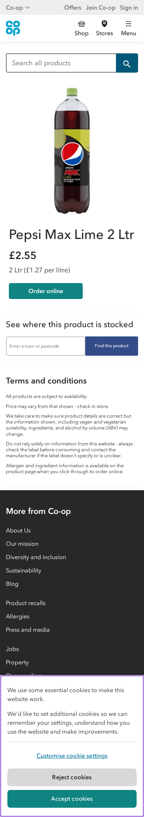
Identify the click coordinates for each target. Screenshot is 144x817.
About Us (18, 530)
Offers (72, 7)
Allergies (18, 616)
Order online (45, 291)
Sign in (129, 7)
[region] (72, 746)
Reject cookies (72, 777)
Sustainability (23, 570)
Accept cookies (72, 798)
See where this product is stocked (69, 324)
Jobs (12, 648)
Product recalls (25, 603)
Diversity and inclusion (36, 557)
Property (17, 662)
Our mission (22, 543)
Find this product (111, 345)
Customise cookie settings (72, 755)
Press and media (28, 629)
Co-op (14, 7)
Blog (12, 583)
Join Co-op (101, 7)
